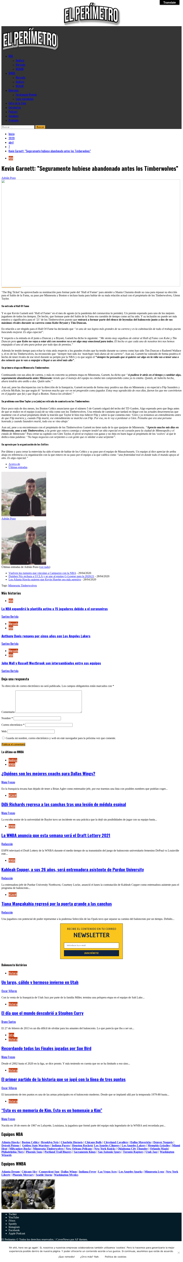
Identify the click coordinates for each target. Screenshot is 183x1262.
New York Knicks (104, 1148)
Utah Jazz (151, 1151)
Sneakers (14, 116)
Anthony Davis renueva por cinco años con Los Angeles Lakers (45, 635)
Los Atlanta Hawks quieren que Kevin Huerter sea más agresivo (45, 579)
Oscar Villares (9, 991)
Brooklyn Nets (50, 1142)
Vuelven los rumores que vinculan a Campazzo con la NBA (42, 573)
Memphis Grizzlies (159, 1145)
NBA (11, 56)
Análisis (20, 60)
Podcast (13, 112)
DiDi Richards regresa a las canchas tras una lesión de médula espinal (63, 804)
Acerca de (14, 464)
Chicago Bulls (93, 1142)
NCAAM (20, 69)
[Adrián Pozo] (23, 515)
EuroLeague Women (26, 94)
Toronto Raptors (133, 1151)
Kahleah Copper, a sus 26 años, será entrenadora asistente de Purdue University (72, 869)
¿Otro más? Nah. (90, 1256)
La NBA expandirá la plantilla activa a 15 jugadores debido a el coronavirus (54, 608)
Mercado (20, 65)
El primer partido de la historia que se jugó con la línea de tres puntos (63, 1079)
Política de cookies (116, 1256)
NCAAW (20, 86)
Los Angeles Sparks (130, 1171)
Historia (13, 973)
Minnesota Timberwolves (22, 585)
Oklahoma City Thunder (133, 1148)
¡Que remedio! (66, 1256)
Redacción (7, 844)
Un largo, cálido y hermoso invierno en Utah (39, 982)
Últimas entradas (18, 467)
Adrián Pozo (8, 177)
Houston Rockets (82, 1145)
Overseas (14, 90)
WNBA (12, 73)
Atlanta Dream (10, 1171)
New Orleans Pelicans (79, 1148)
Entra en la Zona (17, 103)
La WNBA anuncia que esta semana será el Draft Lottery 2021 (55, 835)
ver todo (44, 566)
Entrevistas (15, 107)
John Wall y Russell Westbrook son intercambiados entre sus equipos (51, 663)
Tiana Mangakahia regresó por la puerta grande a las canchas (56, 903)
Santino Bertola (9, 616)
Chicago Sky (29, 1171)
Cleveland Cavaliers (116, 1142)
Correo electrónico (12, 724)
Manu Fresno (8, 782)
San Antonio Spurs (109, 1151)
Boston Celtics (30, 1142)
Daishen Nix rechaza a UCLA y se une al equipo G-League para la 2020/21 (51, 576)
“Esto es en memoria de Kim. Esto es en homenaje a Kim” (51, 1110)
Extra (11, 1035)
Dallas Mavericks (140, 1142)
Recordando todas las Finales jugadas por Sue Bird (46, 1048)
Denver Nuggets (163, 1142)
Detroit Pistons (10, 1145)
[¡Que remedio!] (178, 1252)
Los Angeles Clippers (107, 1145)
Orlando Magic (159, 1148)
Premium (14, 120)
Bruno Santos (8, 1022)
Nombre (7, 718)
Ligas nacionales (25, 99)
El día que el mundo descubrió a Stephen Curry (42, 1013)
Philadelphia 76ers (12, 1151)
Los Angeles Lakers (133, 1145)
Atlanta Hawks (10, 1142)
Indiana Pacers (61, 1145)
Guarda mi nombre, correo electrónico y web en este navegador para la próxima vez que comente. (61, 738)
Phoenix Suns (34, 1151)
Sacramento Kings (85, 1151)
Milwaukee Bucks (20, 1148)
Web (4, 731)
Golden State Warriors (36, 1145)
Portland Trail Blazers (57, 1151)
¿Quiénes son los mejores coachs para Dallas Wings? (48, 773)
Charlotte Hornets (72, 1142)
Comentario (8, 711)
